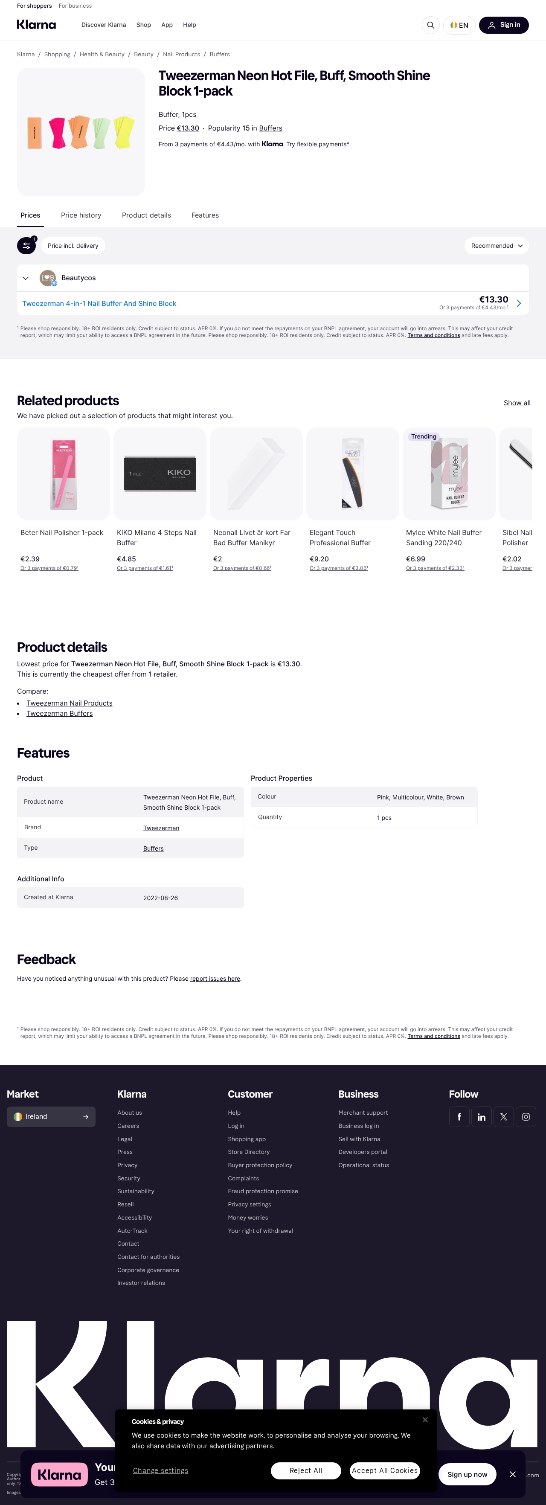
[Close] (425, 1419)
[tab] (30, 215)
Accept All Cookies (385, 1471)
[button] (459, 25)
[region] (276, 1450)
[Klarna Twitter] (504, 1117)
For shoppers (34, 6)
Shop (143, 25)
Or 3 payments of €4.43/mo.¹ (473, 307)
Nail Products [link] (181, 54)
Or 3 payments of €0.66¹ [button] (242, 568)
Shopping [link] (57, 54)
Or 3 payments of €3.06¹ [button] (339, 568)
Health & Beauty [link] (102, 54)
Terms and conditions (433, 335)
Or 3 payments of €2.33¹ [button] (435, 568)
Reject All (306, 1471)
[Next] (517, 499)
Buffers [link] (219, 54)
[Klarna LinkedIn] (481, 1117)
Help (189, 25)
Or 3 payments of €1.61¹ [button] (145, 568)
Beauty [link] (144, 54)
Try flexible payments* (317, 144)
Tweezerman (161, 828)
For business (75, 6)
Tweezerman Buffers (59, 713)
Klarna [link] (26, 54)
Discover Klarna (103, 25)
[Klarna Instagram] (526, 1117)
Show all (517, 402)
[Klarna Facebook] (459, 1117)
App (167, 25)
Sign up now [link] (467, 1474)
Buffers (271, 128)
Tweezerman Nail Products (69, 703)
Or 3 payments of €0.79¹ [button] (49, 568)
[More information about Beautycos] (25, 278)
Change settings (161, 1471)
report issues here (215, 978)
